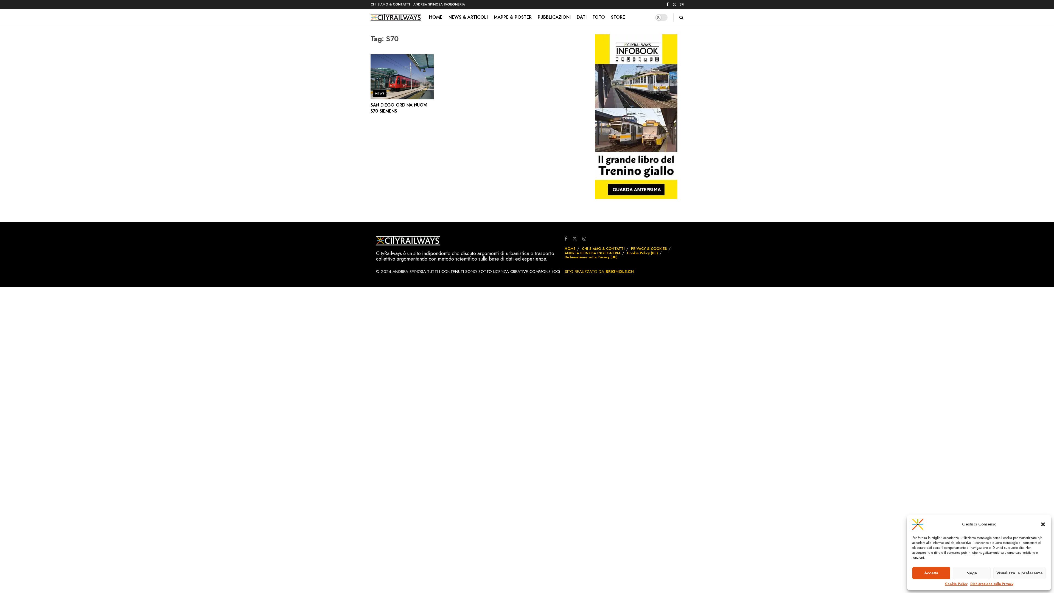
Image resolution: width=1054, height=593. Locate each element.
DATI (582, 17)
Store (618, 17)
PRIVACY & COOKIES (649, 248)
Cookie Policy (956, 584)
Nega (971, 573)
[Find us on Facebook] (667, 4)
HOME (435, 17)
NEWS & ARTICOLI (468, 17)
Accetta (931, 573)
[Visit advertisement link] (636, 116)
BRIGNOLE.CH (620, 271)
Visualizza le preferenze (1019, 573)
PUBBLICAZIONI (554, 17)
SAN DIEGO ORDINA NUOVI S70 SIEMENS (399, 108)
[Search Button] (681, 17)
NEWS (380, 93)
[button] (1043, 524)
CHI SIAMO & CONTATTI (390, 4)
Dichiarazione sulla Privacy (991, 584)
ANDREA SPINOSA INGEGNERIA (439, 4)
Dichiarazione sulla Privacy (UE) (591, 257)
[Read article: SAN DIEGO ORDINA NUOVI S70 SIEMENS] (402, 76)
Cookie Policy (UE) (642, 253)
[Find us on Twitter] (674, 4)
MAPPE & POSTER (513, 17)
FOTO (599, 17)
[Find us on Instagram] (681, 4)
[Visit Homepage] (396, 17)
